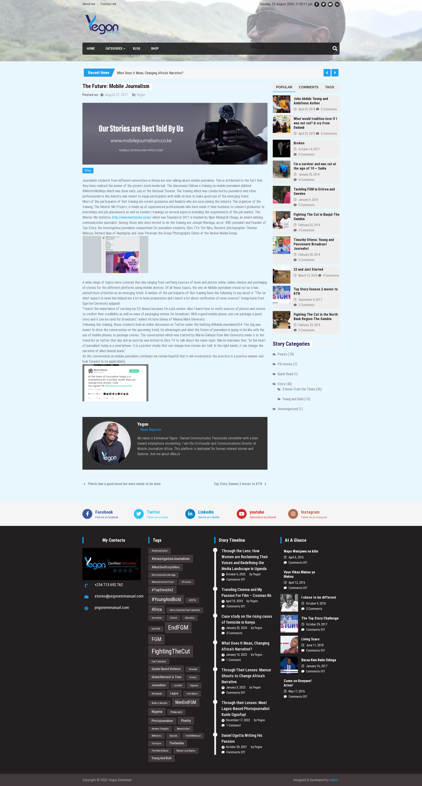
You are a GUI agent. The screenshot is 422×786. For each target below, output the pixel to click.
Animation (157, 617)
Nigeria (157, 711)
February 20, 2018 (309, 254)
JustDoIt (178, 685)
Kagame (194, 685)
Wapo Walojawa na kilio (301, 551)
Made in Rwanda (159, 703)
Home (91, 48)
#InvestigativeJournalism (171, 558)
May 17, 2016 (297, 691)
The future (156, 743)
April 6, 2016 (296, 557)
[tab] (284, 87)
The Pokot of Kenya (160, 750)
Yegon (140, 95)
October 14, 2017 (309, 149)
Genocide (193, 669)
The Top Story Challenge (320, 618)
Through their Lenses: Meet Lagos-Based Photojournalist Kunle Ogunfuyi (246, 708)
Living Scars (310, 639)
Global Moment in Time (166, 677)
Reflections (157, 735)
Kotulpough (157, 693)
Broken (299, 143)
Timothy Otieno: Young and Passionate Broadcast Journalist (314, 244)
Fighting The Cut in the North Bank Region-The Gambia (316, 316)
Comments (308, 87)
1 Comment (233, 660)
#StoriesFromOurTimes (163, 582)
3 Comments (306, 205)
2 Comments (306, 305)
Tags (329, 87)
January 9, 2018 (308, 199)
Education (189, 617)
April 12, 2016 (297, 582)
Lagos (174, 693)
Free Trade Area (159, 661)
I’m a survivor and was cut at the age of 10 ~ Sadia (315, 166)
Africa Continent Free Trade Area (185, 610)
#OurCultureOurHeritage (163, 575)
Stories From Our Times (298, 389)
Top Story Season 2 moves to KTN (238, 484)
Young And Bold (161, 758)
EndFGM (178, 627)
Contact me (108, 4)
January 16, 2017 (316, 666)
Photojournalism (162, 721)
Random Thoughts (160, 728)
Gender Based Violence (166, 669)
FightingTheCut (171, 651)
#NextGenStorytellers (166, 567)
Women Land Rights (185, 750)
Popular (284, 87)
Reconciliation (183, 728)
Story (88, 170)
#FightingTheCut (159, 550)
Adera (334, 780)
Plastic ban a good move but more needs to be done (124, 484)
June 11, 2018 (315, 645)
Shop (154, 48)
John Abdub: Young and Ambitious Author (311, 101)
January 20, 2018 (309, 174)
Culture (173, 617)
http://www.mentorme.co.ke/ (131, 217)
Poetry (282, 354)
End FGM (156, 628)
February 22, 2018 (309, 225)
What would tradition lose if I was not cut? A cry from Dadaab (315, 123)
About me (88, 4)
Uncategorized (288, 409)
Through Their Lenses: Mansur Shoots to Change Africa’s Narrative (246, 676)
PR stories (285, 364)
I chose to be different (318, 597)
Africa (157, 609)
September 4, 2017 (310, 299)
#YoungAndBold (166, 599)
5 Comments (329, 109)
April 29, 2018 (306, 109)
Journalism (159, 685)
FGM (156, 639)
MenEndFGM (185, 702)
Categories (114, 48)
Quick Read (285, 374)
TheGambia (176, 743)
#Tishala (186, 582)
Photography (176, 712)
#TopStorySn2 (162, 590)
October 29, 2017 (316, 624)
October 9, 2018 (316, 603)
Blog (136, 48)
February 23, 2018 (309, 325)
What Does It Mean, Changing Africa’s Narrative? (150, 70)
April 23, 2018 (306, 133)
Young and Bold (293, 399)
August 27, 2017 (116, 95)
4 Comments (306, 179)
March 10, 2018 (307, 275)
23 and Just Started (308, 269)
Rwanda (173, 735)
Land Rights (192, 693)
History (192, 677)
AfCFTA (192, 600)
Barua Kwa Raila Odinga (318, 660)
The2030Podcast (193, 735)
